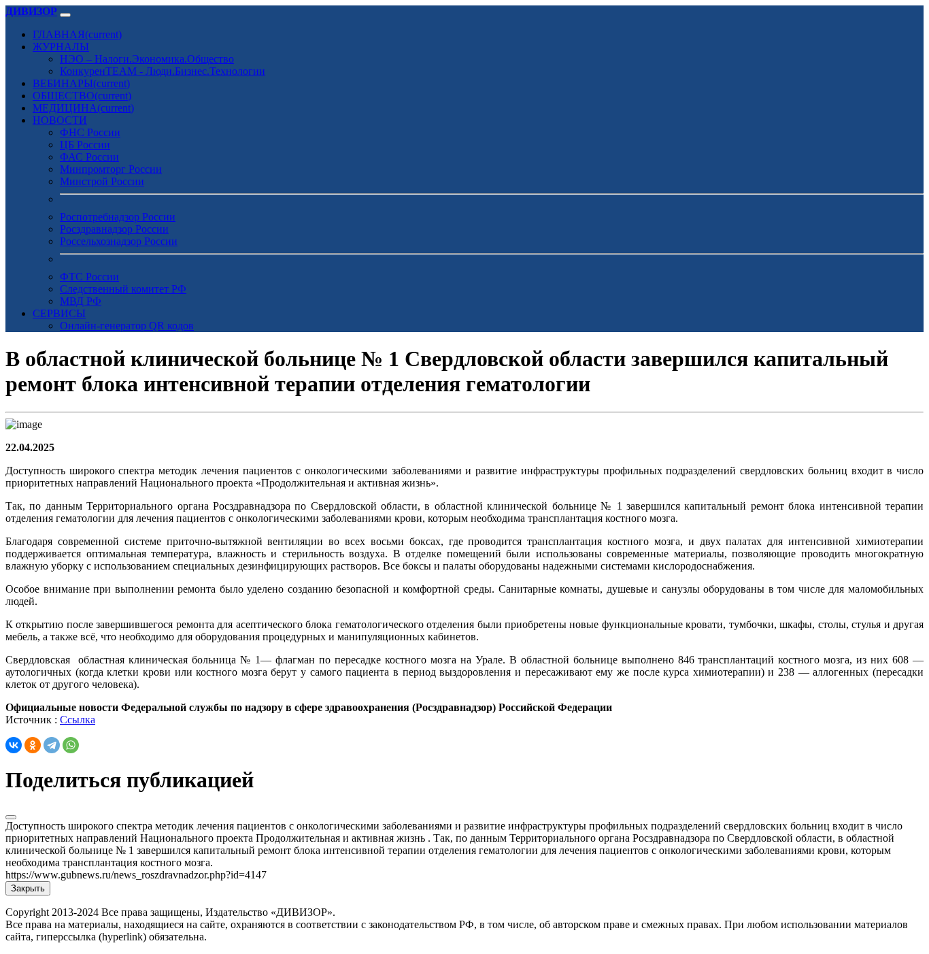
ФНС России (90, 132)
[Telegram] (52, 745)
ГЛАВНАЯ (77, 34)
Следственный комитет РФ (123, 289)
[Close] (10, 817)
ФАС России (89, 157)
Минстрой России (102, 181)
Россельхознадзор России (119, 241)
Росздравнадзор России (114, 229)
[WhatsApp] (71, 745)
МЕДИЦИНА (83, 108)
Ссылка (77, 719)
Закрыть (28, 888)
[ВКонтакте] (13, 745)
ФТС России (89, 276)
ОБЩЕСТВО (82, 95)
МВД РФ (80, 301)
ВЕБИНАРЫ (81, 83)
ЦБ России (85, 144)
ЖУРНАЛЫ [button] (61, 46)
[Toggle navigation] (65, 15)
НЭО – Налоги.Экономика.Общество (147, 59)
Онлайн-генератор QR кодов (127, 325)
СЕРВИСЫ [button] (59, 313)
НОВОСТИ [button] (60, 120)
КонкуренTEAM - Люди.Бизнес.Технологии (162, 71)
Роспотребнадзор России (117, 217)
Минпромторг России (111, 169)
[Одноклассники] (32, 745)
